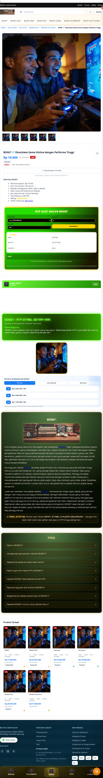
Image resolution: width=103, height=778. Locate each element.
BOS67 (80, 5)
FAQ (38, 744)
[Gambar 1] (6, 137)
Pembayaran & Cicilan (81, 748)
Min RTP (55, 217)
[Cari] (21, 12)
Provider (11, 217)
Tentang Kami (41, 732)
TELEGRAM (31, 774)
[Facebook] (2, 751)
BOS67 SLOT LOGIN (91, 21)
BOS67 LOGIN (55, 21)
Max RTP (11, 224)
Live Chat (91, 774)
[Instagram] (8, 751)
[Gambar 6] (52, 137)
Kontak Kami (41, 736)
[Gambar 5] (43, 137)
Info (95, 284)
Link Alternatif (51, 383)
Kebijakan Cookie (79, 740)
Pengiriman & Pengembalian (83, 744)
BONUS (11, 774)
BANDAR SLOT (34, 28)
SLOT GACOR (12, 28)
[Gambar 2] (15, 137)
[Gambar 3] (24, 137)
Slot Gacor (83, 383)
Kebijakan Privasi (79, 736)
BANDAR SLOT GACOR (48, 28)
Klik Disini (29, 201)
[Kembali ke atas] (97, 765)
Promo (87, 5)
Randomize (74, 226)
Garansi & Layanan (79, 752)
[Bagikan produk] (97, 153)
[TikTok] (14, 751)
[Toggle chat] (96, 771)
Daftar (93, 5)
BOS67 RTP (41, 21)
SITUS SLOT (23, 28)
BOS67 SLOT (16, 21)
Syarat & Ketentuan (80, 732)
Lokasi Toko (40, 740)
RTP (72, 774)
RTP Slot (19, 383)
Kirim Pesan (10, 740)
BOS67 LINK (29, 21)
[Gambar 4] (34, 137)
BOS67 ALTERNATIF (72, 21)
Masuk (100, 5)
